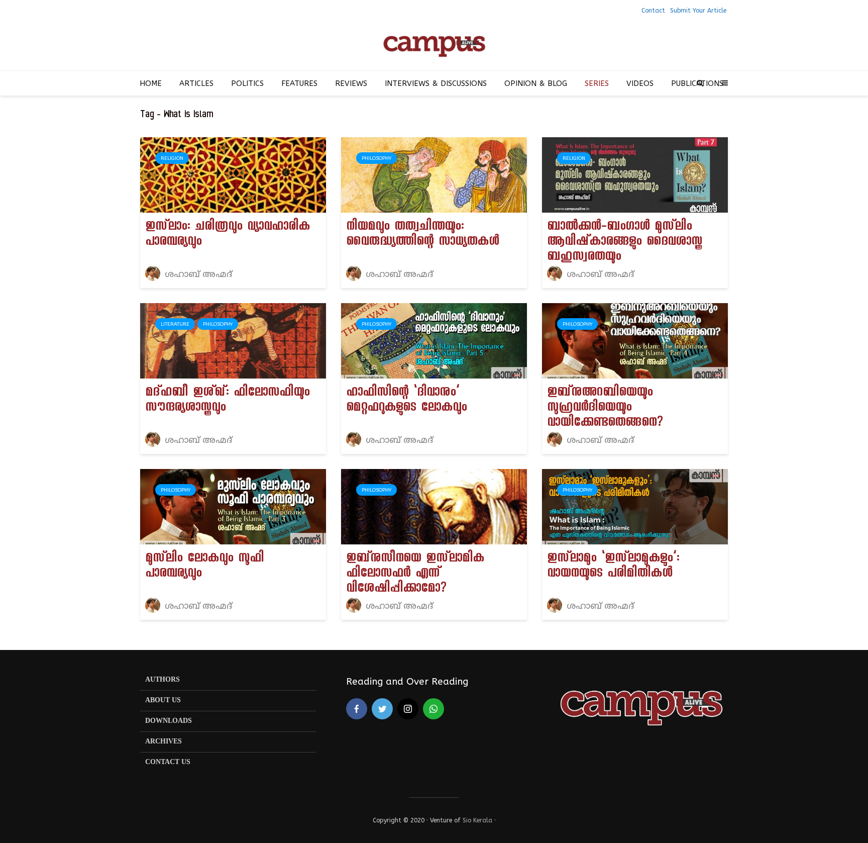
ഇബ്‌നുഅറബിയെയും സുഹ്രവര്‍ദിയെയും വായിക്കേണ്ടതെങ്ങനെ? (605, 408)
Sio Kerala (477, 820)
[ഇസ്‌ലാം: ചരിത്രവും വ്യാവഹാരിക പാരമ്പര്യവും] (233, 174)
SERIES (597, 83)
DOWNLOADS (168, 721)
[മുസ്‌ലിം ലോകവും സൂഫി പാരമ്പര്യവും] (233, 506)
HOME (151, 83)
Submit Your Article (698, 10)
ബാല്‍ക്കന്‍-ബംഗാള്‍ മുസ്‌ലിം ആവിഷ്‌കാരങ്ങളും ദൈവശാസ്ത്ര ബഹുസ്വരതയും (624, 242)
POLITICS (247, 83)
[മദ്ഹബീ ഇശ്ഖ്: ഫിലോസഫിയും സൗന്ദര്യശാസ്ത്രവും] (233, 340)
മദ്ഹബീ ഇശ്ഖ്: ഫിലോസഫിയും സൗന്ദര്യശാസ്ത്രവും (227, 401)
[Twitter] (382, 708)
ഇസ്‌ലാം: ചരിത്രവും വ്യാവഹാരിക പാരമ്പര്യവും (227, 235)
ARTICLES (196, 83)
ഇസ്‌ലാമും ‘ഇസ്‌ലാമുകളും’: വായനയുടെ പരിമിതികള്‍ (613, 567)
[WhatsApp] (433, 708)
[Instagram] (407, 708)
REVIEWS (351, 83)
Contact (653, 10)
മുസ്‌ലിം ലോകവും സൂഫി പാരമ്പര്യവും (204, 567)
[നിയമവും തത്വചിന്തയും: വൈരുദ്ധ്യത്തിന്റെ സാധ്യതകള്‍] (434, 174)
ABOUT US (163, 700)
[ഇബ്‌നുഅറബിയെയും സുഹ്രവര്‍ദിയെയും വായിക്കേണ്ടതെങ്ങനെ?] (635, 340)
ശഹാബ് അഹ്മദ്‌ (197, 274)
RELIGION (172, 158)
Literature (175, 324)
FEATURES (299, 83)
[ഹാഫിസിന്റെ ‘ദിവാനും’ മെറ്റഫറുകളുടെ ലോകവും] (434, 340)
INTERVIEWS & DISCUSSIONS (436, 83)
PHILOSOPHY (376, 158)
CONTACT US (167, 762)
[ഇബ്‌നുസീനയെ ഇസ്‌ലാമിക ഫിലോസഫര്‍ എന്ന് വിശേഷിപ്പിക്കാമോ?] (434, 506)
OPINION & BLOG (535, 83)
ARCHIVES (163, 741)
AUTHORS (162, 680)
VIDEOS (640, 83)
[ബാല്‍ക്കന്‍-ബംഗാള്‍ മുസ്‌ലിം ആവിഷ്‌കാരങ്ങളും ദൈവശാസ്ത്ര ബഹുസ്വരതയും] (635, 174)
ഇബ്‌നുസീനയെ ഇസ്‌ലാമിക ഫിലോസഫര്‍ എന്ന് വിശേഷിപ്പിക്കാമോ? (415, 574)
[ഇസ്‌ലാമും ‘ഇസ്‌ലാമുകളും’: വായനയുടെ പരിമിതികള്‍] (635, 506)
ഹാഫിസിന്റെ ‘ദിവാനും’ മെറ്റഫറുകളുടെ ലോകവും (406, 401)
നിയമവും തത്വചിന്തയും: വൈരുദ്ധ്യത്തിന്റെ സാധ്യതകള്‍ (422, 235)
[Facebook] (356, 708)
